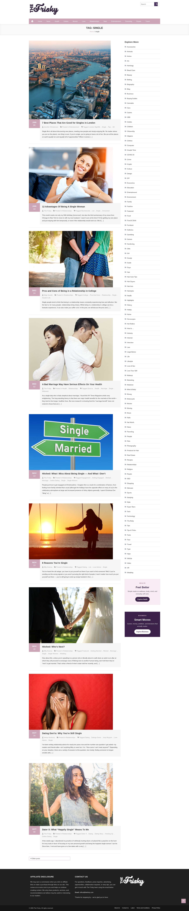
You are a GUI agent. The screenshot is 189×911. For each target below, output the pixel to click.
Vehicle (129, 558)
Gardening (130, 244)
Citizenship (131, 131)
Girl (128, 253)
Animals (130, 51)
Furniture (130, 225)
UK (114, 127)
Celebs (66, 21)
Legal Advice (131, 352)
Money (129, 394)
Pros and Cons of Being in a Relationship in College (69, 291)
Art (128, 61)
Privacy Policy (156, 908)
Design (129, 173)
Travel (147, 21)
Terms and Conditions (143, 908)
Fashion (130, 206)
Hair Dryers (131, 281)
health (97, 388)
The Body (130, 521)
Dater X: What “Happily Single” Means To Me (65, 829)
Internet (129, 338)
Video (129, 563)
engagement (85, 478)
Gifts (128, 249)
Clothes (129, 141)
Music (129, 413)
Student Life (46, 298)
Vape (129, 554)
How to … (130, 328)
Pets (128, 441)
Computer (130, 145)
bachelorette (85, 211)
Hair (128, 272)
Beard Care (131, 70)
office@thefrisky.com (86, 892)
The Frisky (47, 211)
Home (40, 21)
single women (72, 480)
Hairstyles (130, 291)
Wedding (63, 653)
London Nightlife (94, 127)
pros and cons (95, 295)
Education (130, 188)
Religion (130, 469)
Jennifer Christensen (51, 127)
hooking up (109, 834)
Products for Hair (133, 450)
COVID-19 (130, 155)
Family (129, 202)
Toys (128, 540)
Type (128, 549)
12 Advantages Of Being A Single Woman (63, 206)
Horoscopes (131, 319)
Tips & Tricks (131, 530)
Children (130, 126)
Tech (128, 511)
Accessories (131, 47)
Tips (128, 525)
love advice (97, 567)
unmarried (105, 211)
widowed (45, 391)
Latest (132, 908)
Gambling (130, 234)
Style (105, 21)
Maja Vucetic (48, 295)
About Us (117, 908)
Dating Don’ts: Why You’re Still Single (62, 733)
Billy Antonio (48, 567)
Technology (131, 516)
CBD (128, 117)
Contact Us (125, 908)
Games (129, 239)
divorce (90, 388)
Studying (130, 497)
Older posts (36, 858)
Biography (130, 84)
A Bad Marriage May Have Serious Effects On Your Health (72, 384)
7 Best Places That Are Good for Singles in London (68, 123)
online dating (55, 480)
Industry (130, 333)
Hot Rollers (131, 324)
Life (128, 356)
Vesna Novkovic (49, 737)
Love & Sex (131, 366)
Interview (130, 342)
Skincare (130, 488)
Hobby (129, 310)
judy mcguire (107, 737)
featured (85, 651)
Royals (138, 21)
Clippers (130, 136)
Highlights (130, 300)
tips (109, 127)
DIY (128, 178)
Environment (131, 197)
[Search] (156, 4)
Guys (129, 267)
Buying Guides (132, 98)
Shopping (130, 483)
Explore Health (142, 599)
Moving (129, 408)
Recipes (130, 460)
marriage (104, 388)
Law (128, 347)
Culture (129, 169)
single (104, 127)
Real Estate (131, 455)
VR (128, 568)
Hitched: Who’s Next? (53, 647)
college (85, 295)
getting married (96, 651)
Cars (128, 108)
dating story (99, 834)
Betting (129, 80)
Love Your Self (132, 371)
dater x (84, 834)
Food (129, 216)
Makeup (130, 375)
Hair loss (130, 286)
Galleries (130, 230)
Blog (128, 89)
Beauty (129, 75)
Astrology (130, 65)
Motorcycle (131, 399)
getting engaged (98, 478)
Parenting (128, 21)
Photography (131, 446)
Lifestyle (130, 361)
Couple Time (131, 150)
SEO (128, 479)
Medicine (130, 385)
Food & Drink (131, 220)
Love (83, 21)
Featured (130, 211)
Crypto (129, 164)
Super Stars (131, 507)
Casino (129, 112)
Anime (129, 56)
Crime (129, 159)
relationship (106, 295)
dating (84, 567)
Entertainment (116, 21)
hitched (108, 478)
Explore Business (142, 632)
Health (57, 21)
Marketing (130, 380)
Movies (75, 21)
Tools (129, 535)
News (48, 21)
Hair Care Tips (132, 277)
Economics (131, 183)
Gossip (129, 258)
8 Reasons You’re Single (54, 563)
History (129, 305)
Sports (129, 493)
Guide (129, 263)
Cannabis (130, 103)
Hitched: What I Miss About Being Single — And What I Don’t (74, 473)
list (93, 211)
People (129, 436)
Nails (128, 417)
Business (130, 94)
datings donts (96, 737)
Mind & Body (131, 389)
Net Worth (130, 422)
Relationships (94, 21)
